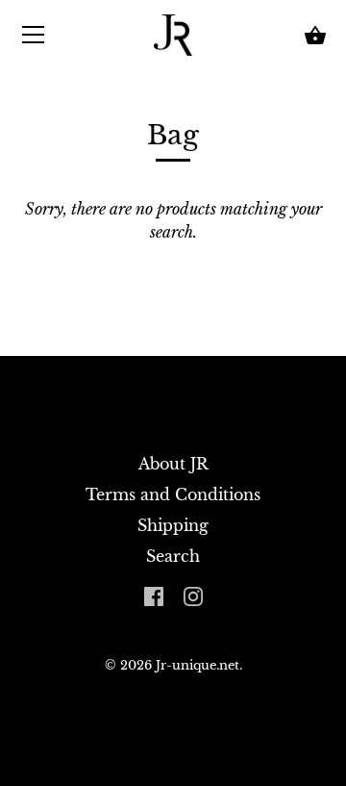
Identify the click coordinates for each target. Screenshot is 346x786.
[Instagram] (193, 594)
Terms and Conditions (173, 494)
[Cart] (315, 35)
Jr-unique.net (197, 665)
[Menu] (33, 38)
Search (173, 556)
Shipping (173, 525)
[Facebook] (153, 594)
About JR (173, 463)
